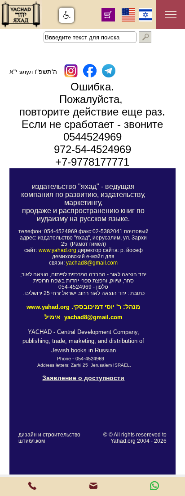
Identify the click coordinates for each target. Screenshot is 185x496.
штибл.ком (31, 441)
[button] (66, 15)
